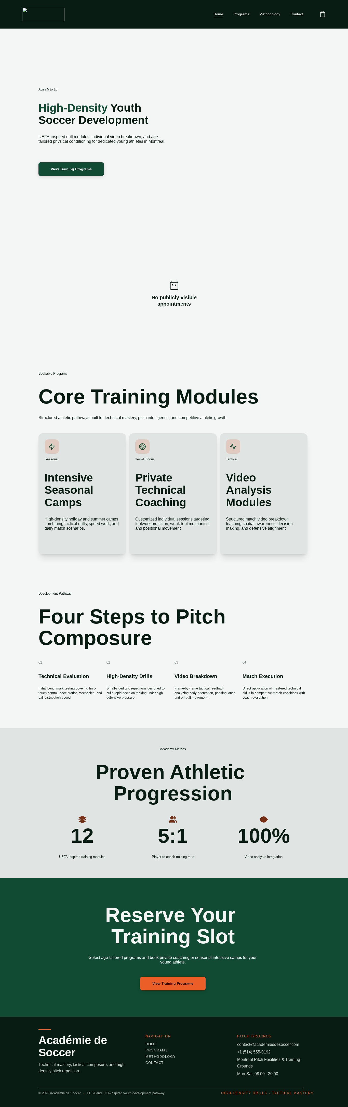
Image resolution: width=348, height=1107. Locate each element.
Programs (241, 14)
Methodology (269, 14)
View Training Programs (71, 169)
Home (218, 14)
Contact (296, 14)
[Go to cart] (322, 14)
